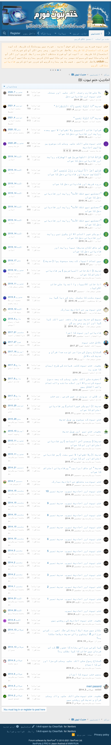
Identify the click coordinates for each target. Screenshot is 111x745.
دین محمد (13, 663)
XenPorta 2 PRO (40, 743)
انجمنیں (96, 33)
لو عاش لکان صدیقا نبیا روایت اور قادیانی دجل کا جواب (77, 249)
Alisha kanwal (15, 95)
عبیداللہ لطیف (93, 345)
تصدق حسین (13, 698)
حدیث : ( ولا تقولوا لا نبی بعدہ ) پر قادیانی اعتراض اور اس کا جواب (72, 456)
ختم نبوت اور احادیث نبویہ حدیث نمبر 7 (74, 527)
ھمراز (98, 640)
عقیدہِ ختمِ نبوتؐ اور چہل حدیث (81, 431)
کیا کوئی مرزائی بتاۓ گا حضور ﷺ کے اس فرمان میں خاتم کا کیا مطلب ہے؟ (74, 649)
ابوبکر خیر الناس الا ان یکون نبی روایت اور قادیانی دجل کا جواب (74, 235)
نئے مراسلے (103, 38)
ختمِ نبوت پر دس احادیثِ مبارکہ (80, 309)
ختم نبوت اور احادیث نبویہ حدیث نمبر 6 (74, 539)
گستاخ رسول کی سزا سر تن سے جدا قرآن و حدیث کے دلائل (75, 354)
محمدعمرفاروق (16, 613)
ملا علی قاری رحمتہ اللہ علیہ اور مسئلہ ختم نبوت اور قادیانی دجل (74, 94)
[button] (70, 33)
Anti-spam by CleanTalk (50, 726)
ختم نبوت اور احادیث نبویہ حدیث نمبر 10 (73, 491)
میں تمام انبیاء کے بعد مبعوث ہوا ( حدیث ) (72, 261)
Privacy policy (101, 734)
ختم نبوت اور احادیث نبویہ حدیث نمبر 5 (74, 551)
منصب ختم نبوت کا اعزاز (85, 674)
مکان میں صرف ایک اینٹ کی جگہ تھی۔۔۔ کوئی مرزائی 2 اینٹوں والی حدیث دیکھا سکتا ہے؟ (72, 634)
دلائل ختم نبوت (91, 342)
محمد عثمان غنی (14, 410)
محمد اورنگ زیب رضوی (14, 274)
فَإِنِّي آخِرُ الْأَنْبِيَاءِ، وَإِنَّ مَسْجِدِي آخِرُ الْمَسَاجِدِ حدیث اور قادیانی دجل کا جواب (74, 172)
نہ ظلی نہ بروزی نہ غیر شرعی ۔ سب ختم (75, 396)
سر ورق (81, 734)
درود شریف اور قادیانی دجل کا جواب (77, 184)
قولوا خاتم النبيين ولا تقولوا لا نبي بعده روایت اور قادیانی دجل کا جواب (72, 131)
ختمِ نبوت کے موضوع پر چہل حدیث (80, 419)
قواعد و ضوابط (16, 731)
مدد (89, 734)
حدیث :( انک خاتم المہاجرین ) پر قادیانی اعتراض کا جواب (73, 272)
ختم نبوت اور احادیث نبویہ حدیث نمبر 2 (74, 587)
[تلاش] (4, 33)
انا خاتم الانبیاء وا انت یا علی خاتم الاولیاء (75, 286)
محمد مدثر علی (16, 132)
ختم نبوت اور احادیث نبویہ (82, 611)
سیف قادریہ (95, 312)
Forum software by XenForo (55, 740)
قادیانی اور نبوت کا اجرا (83, 332)
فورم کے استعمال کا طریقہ (90, 50)
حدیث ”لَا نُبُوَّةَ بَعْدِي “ (87, 118)
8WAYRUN (73, 743)
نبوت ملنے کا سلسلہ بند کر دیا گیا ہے (75, 297)
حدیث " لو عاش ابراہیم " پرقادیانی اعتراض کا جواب (72, 470)
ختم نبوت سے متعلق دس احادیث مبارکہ (76, 481)
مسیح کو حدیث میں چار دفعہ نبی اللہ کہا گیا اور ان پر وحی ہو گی (73, 321)
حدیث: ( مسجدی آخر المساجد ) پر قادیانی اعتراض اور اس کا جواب (74, 443)
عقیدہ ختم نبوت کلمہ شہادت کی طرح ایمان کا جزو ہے (73, 367)
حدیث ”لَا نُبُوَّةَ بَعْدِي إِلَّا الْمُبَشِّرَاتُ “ (77, 106)
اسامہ (98, 136)
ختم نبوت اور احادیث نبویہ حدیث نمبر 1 (74, 599)
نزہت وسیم (95, 150)
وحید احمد (95, 434)
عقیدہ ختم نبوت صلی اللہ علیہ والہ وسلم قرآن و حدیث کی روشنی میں (73, 697)
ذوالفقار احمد (93, 335)
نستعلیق (26, 726)
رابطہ (30, 731)
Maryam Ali (13, 622)
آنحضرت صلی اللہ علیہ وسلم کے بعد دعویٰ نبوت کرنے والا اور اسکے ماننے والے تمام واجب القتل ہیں (73, 382)
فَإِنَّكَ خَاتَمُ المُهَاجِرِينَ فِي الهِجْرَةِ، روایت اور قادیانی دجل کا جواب (74, 158)
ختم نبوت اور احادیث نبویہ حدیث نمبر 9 (74, 503)
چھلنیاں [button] (11, 86)
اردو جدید (9, 726)
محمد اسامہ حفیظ (92, 109)
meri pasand (93, 686)
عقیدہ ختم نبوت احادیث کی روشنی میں (76, 620)
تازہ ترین (80, 33)
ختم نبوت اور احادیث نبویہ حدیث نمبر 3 (74, 575)
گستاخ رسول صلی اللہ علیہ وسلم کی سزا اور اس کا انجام (72, 662)
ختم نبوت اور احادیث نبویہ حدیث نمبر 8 (74, 515)
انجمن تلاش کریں (83, 38)
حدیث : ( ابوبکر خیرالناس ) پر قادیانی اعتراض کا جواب (75, 408)
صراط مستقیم (94, 300)
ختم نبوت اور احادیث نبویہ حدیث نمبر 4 (74, 563)
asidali (98, 689)
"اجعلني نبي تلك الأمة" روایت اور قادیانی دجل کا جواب (72, 195)
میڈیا (62, 33)
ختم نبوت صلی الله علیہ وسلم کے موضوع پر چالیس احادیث (73, 145)
